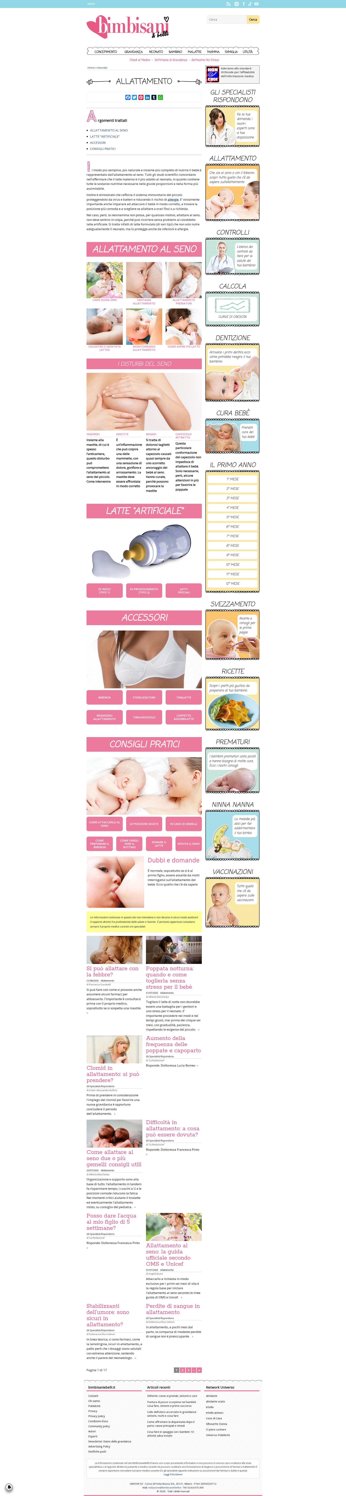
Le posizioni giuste (144, 824)
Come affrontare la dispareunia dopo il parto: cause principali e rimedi (170, 1423)
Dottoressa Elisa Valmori (102, 1334)
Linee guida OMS (104, 300)
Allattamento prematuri (184, 301)
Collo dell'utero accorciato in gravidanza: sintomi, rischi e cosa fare (171, 1413)
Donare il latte (159, 843)
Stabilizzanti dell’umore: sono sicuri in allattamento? (107, 1315)
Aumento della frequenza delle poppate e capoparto (173, 1044)
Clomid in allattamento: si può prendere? (112, 1074)
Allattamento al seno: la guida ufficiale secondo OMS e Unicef (168, 1255)
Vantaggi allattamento (144, 301)
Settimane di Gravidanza (170, 60)
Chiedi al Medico (139, 60)
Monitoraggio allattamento (144, 348)
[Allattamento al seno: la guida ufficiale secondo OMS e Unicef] (174, 1227)
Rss (228, 4)
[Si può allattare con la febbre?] (114, 950)
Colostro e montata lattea (104, 348)
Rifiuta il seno (189, 843)
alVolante (211, 1396)
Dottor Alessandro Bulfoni (103, 1090)
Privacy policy (96, 1416)
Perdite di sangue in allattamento (173, 1309)
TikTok (250, 4)
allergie (173, 199)
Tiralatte (183, 697)
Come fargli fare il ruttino (129, 844)
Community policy (99, 1426)
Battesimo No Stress (205, 60)
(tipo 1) (104, 592)
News (91, 4)
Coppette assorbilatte (184, 717)
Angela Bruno (155, 1273)
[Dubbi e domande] (115, 882)
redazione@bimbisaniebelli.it (164, 1487)
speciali (184, 592)
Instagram (236, 4)
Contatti (93, 1396)
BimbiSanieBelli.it (127, 27)
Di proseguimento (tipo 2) (144, 590)
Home (91, 67)
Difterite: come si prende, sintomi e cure (172, 1396)
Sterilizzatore (144, 697)
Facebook (244, 4)
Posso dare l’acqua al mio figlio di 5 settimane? (111, 1222)
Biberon (104, 697)
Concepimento (106, 52)
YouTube (256, 4)
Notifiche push (97, 1451)
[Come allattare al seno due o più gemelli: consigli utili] (114, 1134)
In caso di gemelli (183, 824)
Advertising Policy (99, 1446)
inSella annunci (214, 1412)
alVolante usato (215, 1401)
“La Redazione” (156, 1060)
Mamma (213, 52)
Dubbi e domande (173, 860)
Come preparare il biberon (99, 844)
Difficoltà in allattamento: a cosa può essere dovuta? (172, 1128)
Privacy (92, 1411)
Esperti (92, 1436)
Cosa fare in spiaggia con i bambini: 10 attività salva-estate (170, 1433)
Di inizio (104, 589)
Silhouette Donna (216, 1424)
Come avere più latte (184, 346)
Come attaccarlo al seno (104, 823)
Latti (184, 589)
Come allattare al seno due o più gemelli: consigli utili (113, 1158)
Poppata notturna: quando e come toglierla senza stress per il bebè (170, 978)
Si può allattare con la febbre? (112, 971)
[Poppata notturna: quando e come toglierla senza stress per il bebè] (174, 950)
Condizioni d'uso (98, 1421)
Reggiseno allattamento (104, 717)
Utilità (248, 52)
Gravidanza (134, 52)
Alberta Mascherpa (158, 996)
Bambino (175, 52)
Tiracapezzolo (144, 717)
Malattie (195, 52)
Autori (92, 1431)
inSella (210, 1407)
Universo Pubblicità (218, 1435)
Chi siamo (94, 1401)
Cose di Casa (214, 1418)
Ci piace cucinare (216, 1429)
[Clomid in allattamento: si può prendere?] (114, 1049)
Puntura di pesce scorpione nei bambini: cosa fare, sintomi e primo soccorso (171, 1404)
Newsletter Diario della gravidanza (109, 1441)
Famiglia (231, 52)
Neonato (156, 52)
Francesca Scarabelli (100, 984)
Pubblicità (94, 1406)
